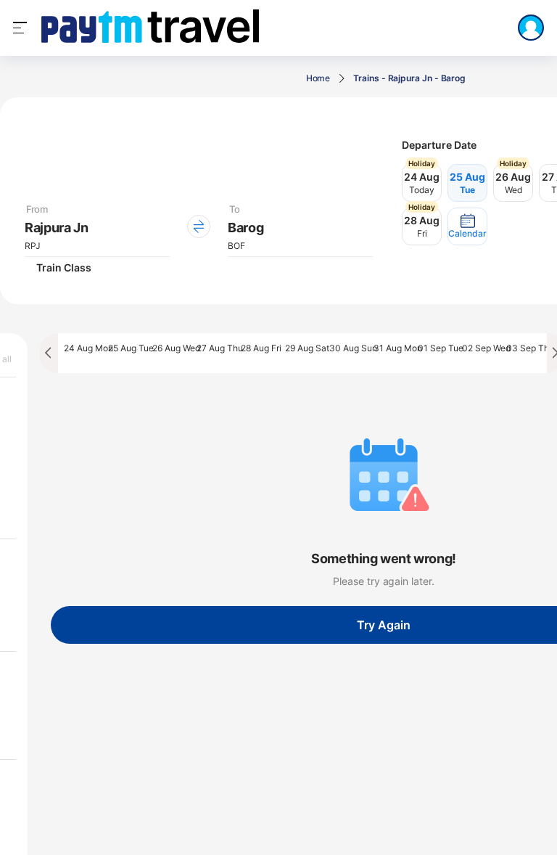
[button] (467, 226)
